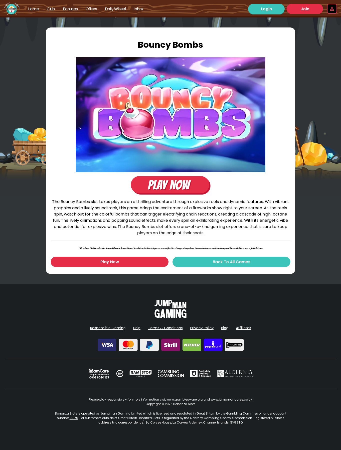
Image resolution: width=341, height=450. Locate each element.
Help (137, 327)
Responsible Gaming (108, 327)
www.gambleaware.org (185, 399)
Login (266, 9)
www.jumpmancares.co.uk (231, 399)
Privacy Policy (202, 327)
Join (305, 9)
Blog (224, 327)
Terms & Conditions (165, 327)
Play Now (109, 262)
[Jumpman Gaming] (170, 316)
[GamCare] (99, 373)
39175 (74, 418)
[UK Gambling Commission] (171, 373)
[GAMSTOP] (141, 373)
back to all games (231, 262)
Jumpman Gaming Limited (121, 413)
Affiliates (243, 327)
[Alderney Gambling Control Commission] (235, 373)
